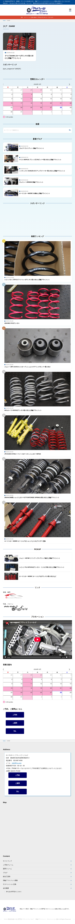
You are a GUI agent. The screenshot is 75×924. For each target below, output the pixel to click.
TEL (14, 731)
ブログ (5, 872)
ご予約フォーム (8, 865)
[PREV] (4, 84)
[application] (37, 639)
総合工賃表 (6, 876)
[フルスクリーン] (70, 657)
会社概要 (6, 888)
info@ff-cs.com (16, 763)
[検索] (70, 130)
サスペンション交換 (9, 884)
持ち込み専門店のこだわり (13, 891)
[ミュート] (67, 657)
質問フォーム (7, 869)
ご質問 (15, 723)
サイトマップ (7, 861)
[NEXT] (70, 84)
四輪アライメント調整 (10, 880)
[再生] (5, 657)
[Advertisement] (14, 218)
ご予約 (15, 714)
